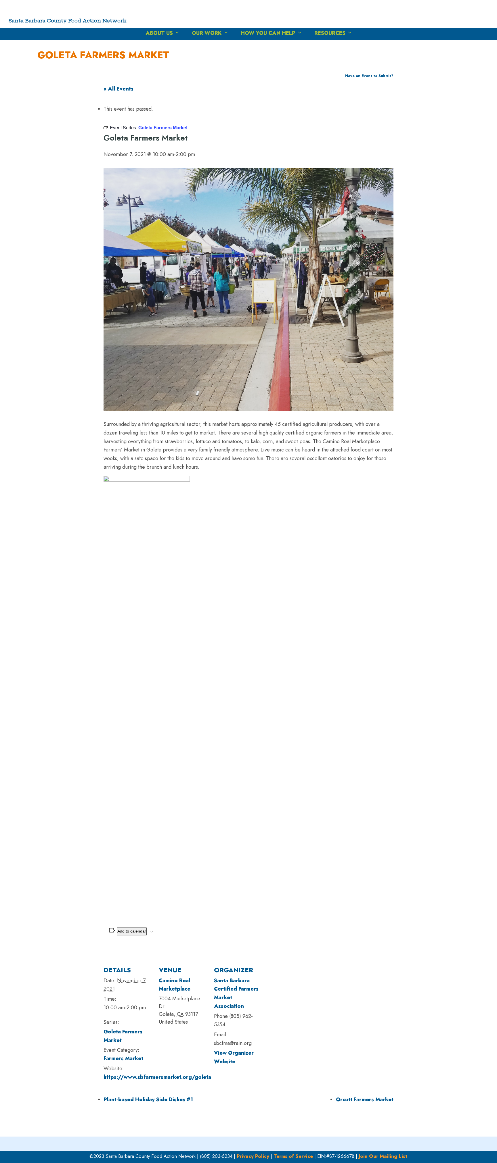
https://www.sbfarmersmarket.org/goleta (157, 1077)
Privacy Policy (253, 1156)
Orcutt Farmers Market (364, 1099)
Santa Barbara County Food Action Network (68, 21)
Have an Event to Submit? (369, 75)
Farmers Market (123, 1058)
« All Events (118, 89)
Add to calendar (131, 931)
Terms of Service (293, 1156)
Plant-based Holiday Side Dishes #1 (148, 1099)
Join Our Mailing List (383, 1156)
